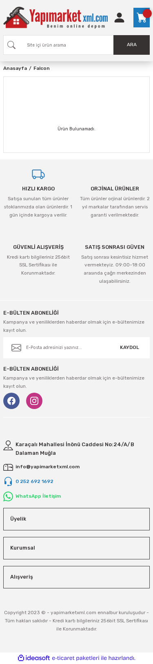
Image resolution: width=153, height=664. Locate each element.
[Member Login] (119, 17)
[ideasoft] (34, 658)
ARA (132, 44)
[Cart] (141, 17)
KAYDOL (129, 347)
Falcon (41, 68)
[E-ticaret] (76, 658)
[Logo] (55, 18)
